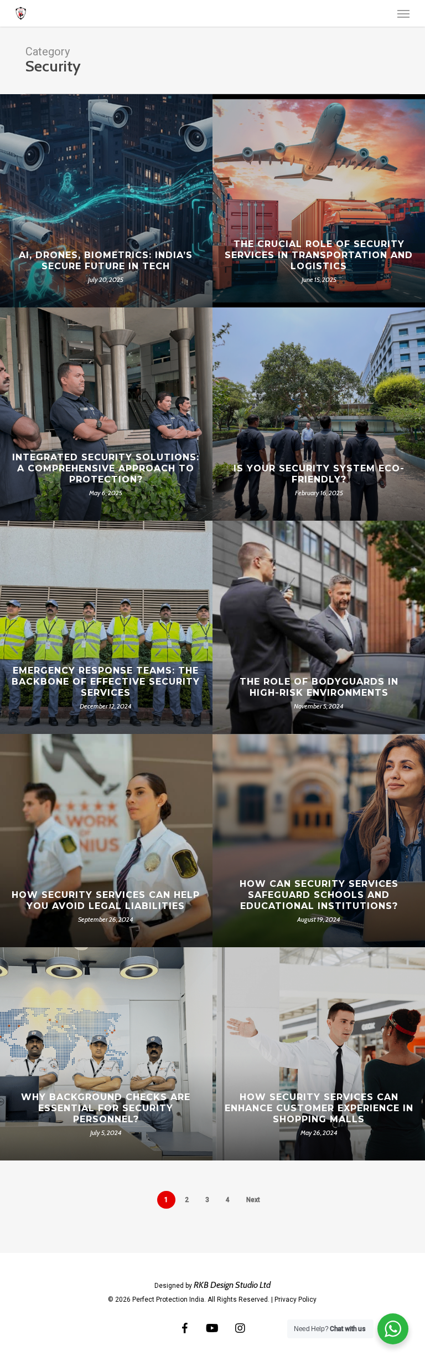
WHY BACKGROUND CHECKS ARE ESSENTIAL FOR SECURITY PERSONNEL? (105, 1108)
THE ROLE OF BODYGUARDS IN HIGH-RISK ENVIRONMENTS (319, 687)
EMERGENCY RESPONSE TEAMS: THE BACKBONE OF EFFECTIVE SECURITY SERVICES (106, 681)
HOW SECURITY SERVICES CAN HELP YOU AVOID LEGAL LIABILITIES (106, 900)
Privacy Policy (295, 1299)
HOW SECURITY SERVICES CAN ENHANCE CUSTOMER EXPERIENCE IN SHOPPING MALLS (319, 1108)
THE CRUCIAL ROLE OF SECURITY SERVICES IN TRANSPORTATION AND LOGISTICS (319, 255)
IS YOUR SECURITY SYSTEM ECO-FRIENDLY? (319, 474)
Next (253, 1200)
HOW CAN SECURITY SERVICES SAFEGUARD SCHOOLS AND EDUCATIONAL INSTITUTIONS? (319, 895)
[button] (403, 13)
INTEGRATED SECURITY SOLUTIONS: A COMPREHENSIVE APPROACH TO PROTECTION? (105, 468)
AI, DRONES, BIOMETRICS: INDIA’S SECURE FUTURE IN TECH (106, 260)
